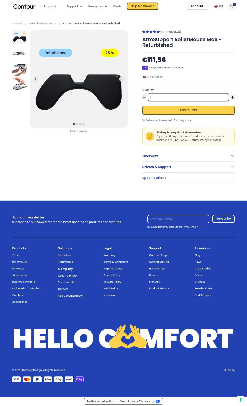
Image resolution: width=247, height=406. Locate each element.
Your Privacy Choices (135, 401)
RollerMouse (19, 262)
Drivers (153, 275)
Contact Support (160, 255)
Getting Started (159, 262)
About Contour (67, 276)
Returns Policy (199, 140)
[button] (52, 6)
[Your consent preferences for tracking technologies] (240, 399)
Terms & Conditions (116, 262)
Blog (197, 255)
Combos (17, 295)
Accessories (19, 302)
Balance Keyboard (23, 282)
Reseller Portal (203, 288)
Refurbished (65, 262)
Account (197, 6)
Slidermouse (19, 275)
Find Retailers (203, 295)
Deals (117, 6)
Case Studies (203, 268)
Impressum (110, 295)
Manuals (154, 282)
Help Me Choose (142, 6)
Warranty (109, 255)
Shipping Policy (113, 268)
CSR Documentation (71, 295)
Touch (16, 255)
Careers (63, 289)
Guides (199, 275)
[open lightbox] (19, 37)
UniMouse (18, 268)
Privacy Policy (112, 275)
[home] (24, 6)
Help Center (156, 268)
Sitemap (229, 370)
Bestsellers (64, 255)
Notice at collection (100, 401)
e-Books (200, 282)
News (198, 262)
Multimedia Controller (25, 288)
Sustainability (66, 282)
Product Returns (159, 288)
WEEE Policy (111, 288)
